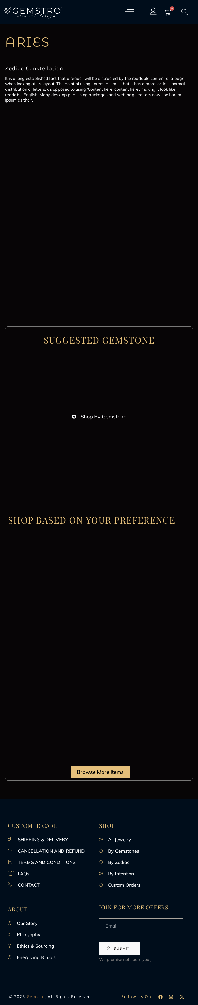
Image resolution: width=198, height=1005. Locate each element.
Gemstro (36, 996)
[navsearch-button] (184, 12)
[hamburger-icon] (128, 12)
